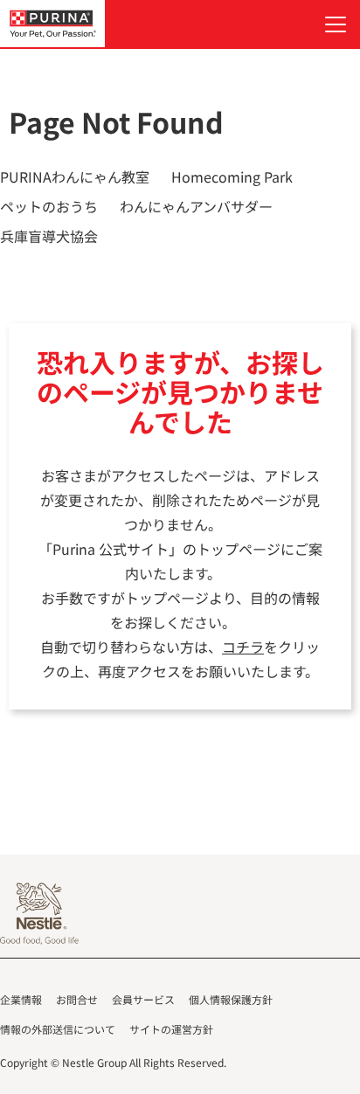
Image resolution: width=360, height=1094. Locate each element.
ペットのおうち (49, 206)
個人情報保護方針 (231, 999)
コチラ (243, 646)
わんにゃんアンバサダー (196, 206)
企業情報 (21, 999)
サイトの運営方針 (171, 1028)
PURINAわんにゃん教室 (74, 176)
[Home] (52, 23)
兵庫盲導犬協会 (49, 235)
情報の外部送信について (57, 1028)
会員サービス (143, 999)
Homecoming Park (232, 176)
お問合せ (77, 999)
